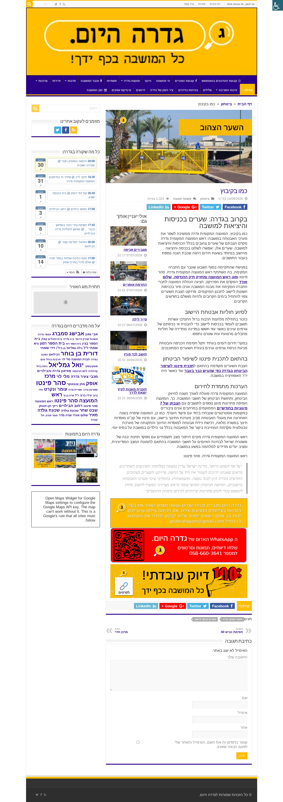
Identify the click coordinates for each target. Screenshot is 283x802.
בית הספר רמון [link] (52, 343)
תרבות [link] (72, 81)
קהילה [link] (248, 90)
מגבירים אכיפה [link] (135, 249)
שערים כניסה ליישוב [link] (205, 619)
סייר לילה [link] (139, 319)
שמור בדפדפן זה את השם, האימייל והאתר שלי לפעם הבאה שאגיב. (211, 744)
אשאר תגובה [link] (182, 198)
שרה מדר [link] (65, 415)
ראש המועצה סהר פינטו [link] (75, 397)
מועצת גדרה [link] (132, 81)
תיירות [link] (56, 81)
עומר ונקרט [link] (55, 389)
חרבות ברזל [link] (53, 359)
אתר (243, 727)
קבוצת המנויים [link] (184, 81)
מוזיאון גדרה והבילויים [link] (54, 371)
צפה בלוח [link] (90, 272)
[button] (73, 272)
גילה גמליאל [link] (74, 348)
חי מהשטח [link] (163, 81)
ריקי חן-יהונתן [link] (48, 406)
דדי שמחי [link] (47, 348)
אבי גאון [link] (91, 334)
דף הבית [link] (215, 4)
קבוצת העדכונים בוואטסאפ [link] (219, 81)
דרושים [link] (140, 90)
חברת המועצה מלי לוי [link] (76, 359)
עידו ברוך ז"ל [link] (83, 395)
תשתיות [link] (112, 81)
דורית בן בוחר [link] (79, 353)
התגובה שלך (237, 657)
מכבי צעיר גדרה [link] (84, 376)
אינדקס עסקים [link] (121, 90)
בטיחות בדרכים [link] (188, 90)
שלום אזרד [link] (80, 415)
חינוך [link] (148, 81)
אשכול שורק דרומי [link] (86, 339)
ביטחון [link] (226, 104)
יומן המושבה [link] (95, 90)
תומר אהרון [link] (52, 415)
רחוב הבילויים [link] (70, 406)
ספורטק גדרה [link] (90, 389)
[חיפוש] (29, 4)
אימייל (242, 713)
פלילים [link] (207, 90)
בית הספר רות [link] (73, 343)
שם (244, 698)
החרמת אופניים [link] (135, 284)
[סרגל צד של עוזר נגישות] (277, 5)
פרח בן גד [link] (68, 395)
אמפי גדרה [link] (44, 334)
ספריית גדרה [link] (75, 389)
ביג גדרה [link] (68, 339)
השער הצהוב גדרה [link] (233, 619)
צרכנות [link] (43, 81)
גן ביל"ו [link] (60, 348)
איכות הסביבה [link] (228, 90)
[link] (64, 4)
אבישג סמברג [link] (68, 333)
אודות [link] (201, 4)
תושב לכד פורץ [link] (135, 354)
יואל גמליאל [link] (66, 364)
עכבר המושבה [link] (90, 81)
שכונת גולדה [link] (69, 410)
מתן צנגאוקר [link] (76, 384)
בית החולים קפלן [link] (51, 339)
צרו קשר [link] (189, 4)
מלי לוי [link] (63, 376)
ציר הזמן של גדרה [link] (161, 90)
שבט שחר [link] (89, 410)
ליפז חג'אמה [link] (79, 371)
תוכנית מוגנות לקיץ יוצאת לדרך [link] (132, 390)
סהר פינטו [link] (51, 382)
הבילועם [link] (54, 354)
